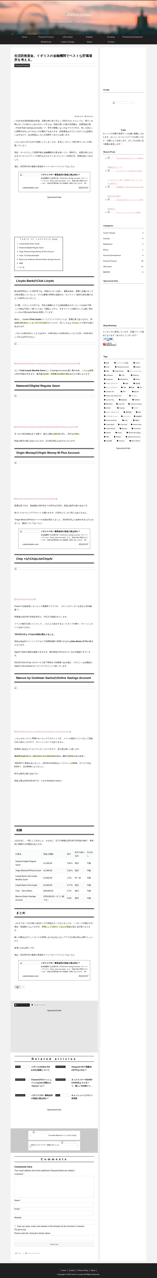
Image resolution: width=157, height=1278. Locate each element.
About (93, 1270)
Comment (19, 1174)
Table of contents (35, 239)
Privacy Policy (83, 1270)
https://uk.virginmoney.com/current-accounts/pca (36, 499)
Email (17, 1209)
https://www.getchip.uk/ (25, 599)
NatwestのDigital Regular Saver (31, 248)
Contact (72, 1270)
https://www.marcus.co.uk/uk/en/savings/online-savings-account (42, 731)
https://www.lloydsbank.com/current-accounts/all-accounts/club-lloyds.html (47, 363)
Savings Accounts (39, 1005)
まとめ (21, 267)
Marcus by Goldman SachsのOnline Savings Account (39, 259)
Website (17, 1218)
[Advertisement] (54, 216)
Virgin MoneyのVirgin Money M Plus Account (36, 252)
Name (17, 1200)
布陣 (21, 263)
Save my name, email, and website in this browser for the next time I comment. (51, 1226)
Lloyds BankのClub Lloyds (29, 244)
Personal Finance (23, 1005)
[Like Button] (17, 987)
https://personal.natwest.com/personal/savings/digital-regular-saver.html (46, 427)
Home (64, 1270)
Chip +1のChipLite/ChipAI (29, 255)
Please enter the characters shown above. (32, 1233)
